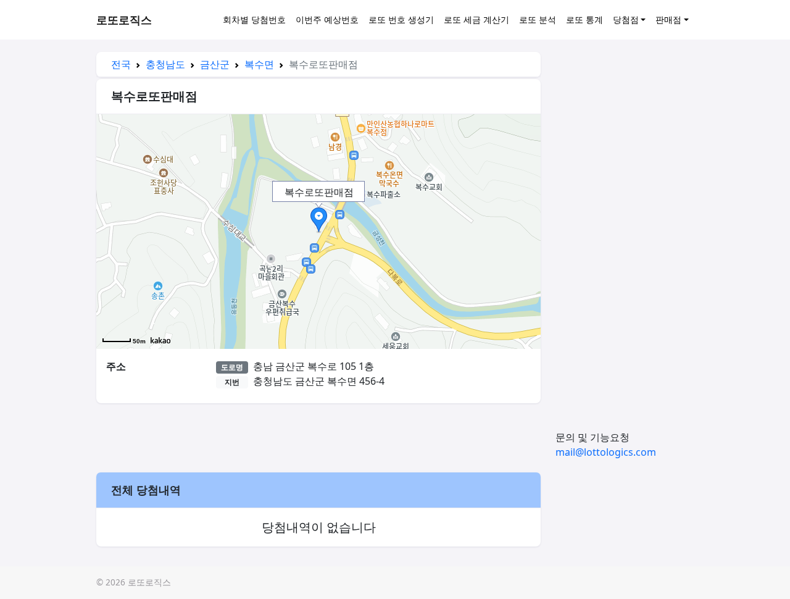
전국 (121, 64)
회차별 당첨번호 (254, 19)
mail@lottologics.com (605, 452)
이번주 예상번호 (327, 19)
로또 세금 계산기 (476, 19)
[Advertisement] (318, 436)
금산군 (215, 64)
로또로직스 (124, 19)
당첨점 (626, 19)
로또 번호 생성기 (401, 19)
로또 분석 (537, 19)
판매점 (668, 19)
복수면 (259, 64)
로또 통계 (584, 19)
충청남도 (165, 64)
